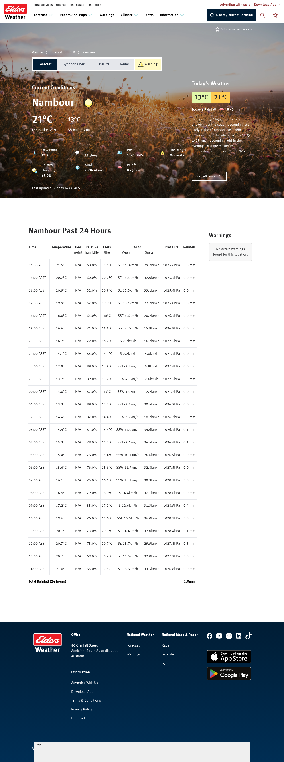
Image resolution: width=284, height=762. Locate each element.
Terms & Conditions (86, 700)
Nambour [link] (89, 52)
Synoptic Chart (74, 64)
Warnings (106, 15)
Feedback (78, 718)
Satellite (102, 64)
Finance (61, 4)
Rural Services (43, 4)
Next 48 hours (206, 176)
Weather (37, 52)
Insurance (94, 4)
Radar (124, 64)
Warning (151, 64)
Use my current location (234, 15)
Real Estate (76, 4)
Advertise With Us (84, 683)
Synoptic (168, 663)
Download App (82, 692)
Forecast (56, 52)
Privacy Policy (81, 709)
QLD (72, 52)
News (149, 15)
